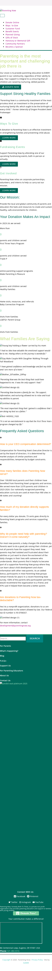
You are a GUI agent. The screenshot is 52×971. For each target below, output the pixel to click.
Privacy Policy (37, 959)
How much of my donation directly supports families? (24, 508)
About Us (4, 675)
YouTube (39, 902)
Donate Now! (28, 913)
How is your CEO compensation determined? (25, 444)
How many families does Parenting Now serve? (22, 472)
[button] (10, 87)
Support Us (5, 665)
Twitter (14, 902)
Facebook (21, 896)
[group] (26, 234)
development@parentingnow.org (15, 625)
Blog (2, 655)
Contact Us (5, 680)
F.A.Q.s (3, 660)
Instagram (26, 902)
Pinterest (33, 896)
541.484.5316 (13, 951)
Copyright (6, 959)
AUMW (26, 963)
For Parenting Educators (11, 670)
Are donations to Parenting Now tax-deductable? (20, 599)
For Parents (5, 646)
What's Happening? (9, 651)
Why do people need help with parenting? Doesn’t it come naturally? (23, 535)
